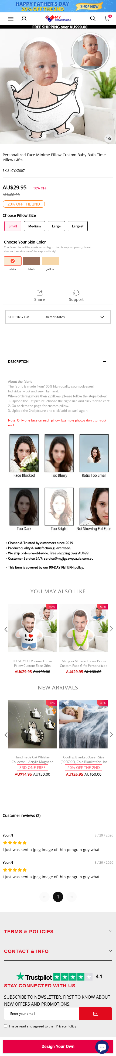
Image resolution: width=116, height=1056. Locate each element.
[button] (5, 639)
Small (13, 226)
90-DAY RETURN (61, 567)
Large (56, 226)
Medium (34, 226)
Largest (77, 226)
